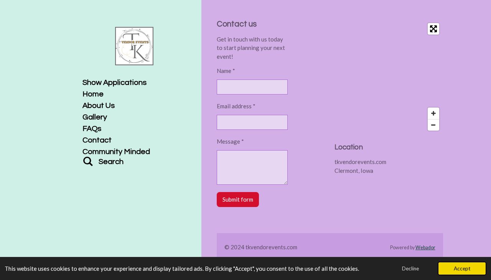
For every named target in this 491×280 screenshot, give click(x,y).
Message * (230, 141)
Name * (226, 70)
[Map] (388, 76)
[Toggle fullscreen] (433, 29)
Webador (425, 247)
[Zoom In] (433, 113)
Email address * (236, 106)
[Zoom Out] (433, 125)
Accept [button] (462, 268)
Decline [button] (410, 268)
